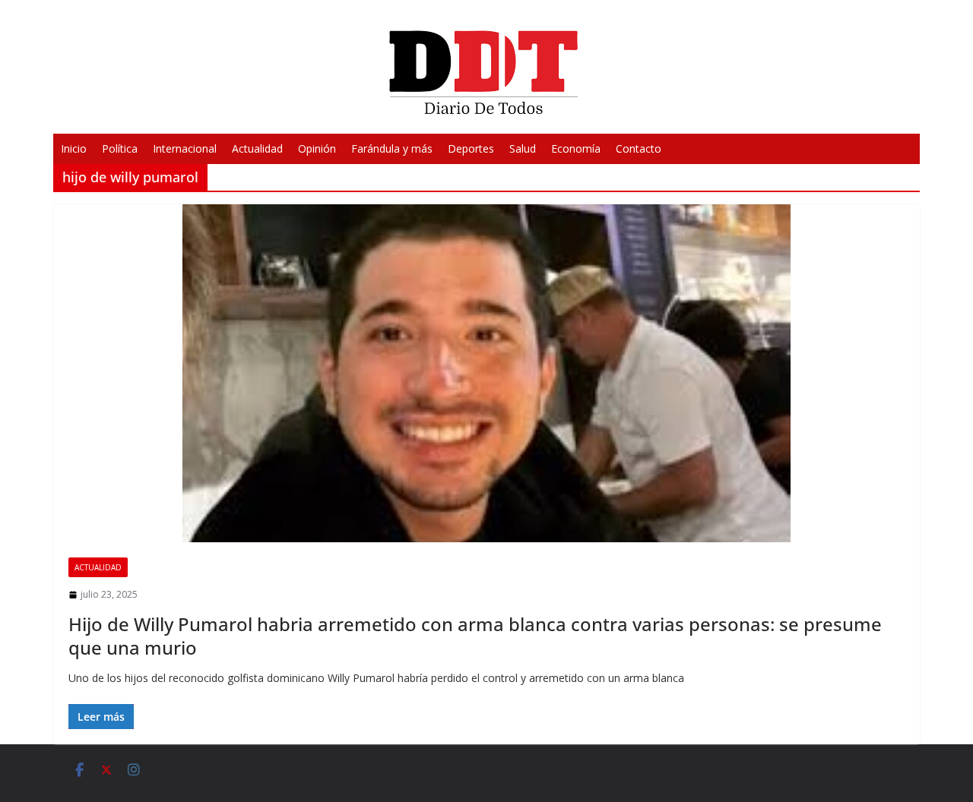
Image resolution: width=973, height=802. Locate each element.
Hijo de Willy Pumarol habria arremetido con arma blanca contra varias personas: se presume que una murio (475, 635)
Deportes (471, 148)
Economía (576, 148)
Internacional (185, 148)
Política (120, 148)
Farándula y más (392, 148)
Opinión (317, 148)
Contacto (638, 148)
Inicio (74, 148)
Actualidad (257, 148)
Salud (522, 148)
